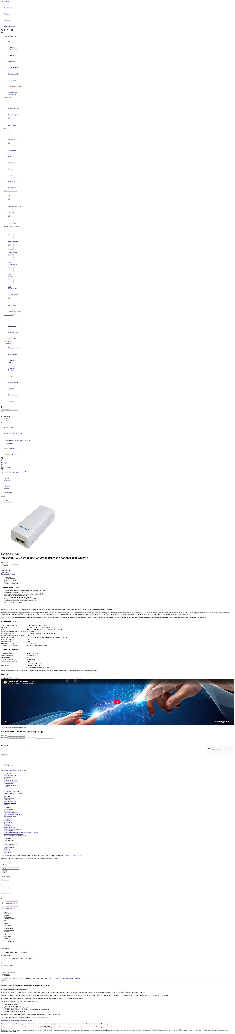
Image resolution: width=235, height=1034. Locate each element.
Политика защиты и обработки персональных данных (21, 832)
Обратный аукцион (10, 785)
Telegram (67, 855)
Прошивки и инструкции (12, 791)
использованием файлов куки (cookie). (68, 978)
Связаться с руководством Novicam (15, 835)
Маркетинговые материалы (13, 793)
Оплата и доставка (10, 803)
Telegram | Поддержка (8, 574)
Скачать (79, 678)
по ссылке (46, 1017)
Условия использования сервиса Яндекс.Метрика (16, 1020)
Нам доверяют (8, 830)
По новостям (7, 418)
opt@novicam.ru (43, 855)
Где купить (7, 825)
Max (61, 855)
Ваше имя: (4, 735)
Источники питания (10, 191)
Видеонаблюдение (10, 36)
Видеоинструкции (10, 816)
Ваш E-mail (18, 737)
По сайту (6, 420)
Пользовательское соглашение (13, 834)
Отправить (4, 754)
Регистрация (5, 880)
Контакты (7, 820)
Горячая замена (9, 798)
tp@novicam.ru (76, 855)
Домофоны (8, 97)
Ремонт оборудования (11, 812)
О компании (8, 822)
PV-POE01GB (8, 502)
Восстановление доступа (12, 814)
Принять (3, 980)
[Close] (1, 860)
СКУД (6, 128)
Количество (4, 565)
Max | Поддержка (6, 572)
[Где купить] (2, 458)
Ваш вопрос (4, 745)
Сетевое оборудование (11, 226)
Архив (3, 496)
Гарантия (7, 811)
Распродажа (8, 341)
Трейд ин (7, 799)
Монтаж (7, 804)
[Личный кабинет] (2, 469)
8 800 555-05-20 (32, 855)
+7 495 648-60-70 (21, 855)
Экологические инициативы (13, 829)
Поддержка (8, 343)
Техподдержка (8, 809)
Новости (7, 824)
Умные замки (8, 315)
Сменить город (5, 467)
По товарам (6, 416)
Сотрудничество (9, 827)
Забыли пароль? (6, 876)
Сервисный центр (10, 801)
